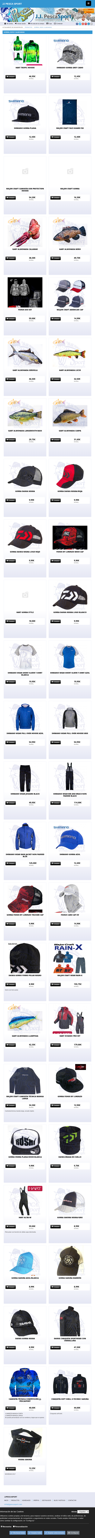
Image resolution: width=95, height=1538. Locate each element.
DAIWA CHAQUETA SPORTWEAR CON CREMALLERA (70, 1339)
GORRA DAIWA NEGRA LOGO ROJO (25, 552)
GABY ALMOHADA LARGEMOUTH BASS (25, 431)
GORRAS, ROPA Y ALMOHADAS (43, 27)
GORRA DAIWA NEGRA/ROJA (70, 491)
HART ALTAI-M (25, 1217)
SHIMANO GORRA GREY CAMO (70, 67)
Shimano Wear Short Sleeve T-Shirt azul (70, 673)
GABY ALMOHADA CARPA (70, 431)
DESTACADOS (46, 1500)
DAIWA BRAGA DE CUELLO (70, 1157)
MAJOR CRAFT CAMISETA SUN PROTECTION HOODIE (25, 189)
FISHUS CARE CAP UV (70, 915)
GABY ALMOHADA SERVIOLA (25, 370)
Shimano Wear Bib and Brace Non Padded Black (70, 795)
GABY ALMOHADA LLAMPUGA (25, 1036)
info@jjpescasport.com (13, 1504)
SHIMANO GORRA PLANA (25, 128)
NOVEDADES (26, 1500)
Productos (28, 27)
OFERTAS (36, 1500)
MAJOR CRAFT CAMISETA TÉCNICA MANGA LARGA (25, 1097)
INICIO (6, 1500)
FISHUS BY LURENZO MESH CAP (70, 552)
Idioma (74, 1511)
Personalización (21, 1526)
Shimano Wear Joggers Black (25, 794)
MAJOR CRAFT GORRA (69, 188)
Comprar (12, 77)
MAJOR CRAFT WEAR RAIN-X (69, 975)
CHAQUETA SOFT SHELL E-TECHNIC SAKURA (70, 1399)
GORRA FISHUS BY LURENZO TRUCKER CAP (25, 915)
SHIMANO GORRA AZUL (70, 854)
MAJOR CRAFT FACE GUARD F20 (70, 128)
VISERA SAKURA (25, 1459)
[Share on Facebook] (77, 23)
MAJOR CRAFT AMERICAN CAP (70, 310)
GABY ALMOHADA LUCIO (70, 370)
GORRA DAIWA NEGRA (25, 491)
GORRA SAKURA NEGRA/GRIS (70, 1217)
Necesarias (7, 1526)
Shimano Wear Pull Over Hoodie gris (70, 733)
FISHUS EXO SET (25, 310)
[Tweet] (80, 23)
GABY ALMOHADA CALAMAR (25, 249)
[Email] (91, 23)
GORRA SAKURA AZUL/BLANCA (25, 1278)
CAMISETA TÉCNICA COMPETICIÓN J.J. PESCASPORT (25, 1400)
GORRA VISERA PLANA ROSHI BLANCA (25, 1157)
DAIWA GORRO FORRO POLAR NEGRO (25, 975)
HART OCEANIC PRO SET (70, 1036)
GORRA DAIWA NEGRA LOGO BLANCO (70, 612)
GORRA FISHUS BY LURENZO (70, 1096)
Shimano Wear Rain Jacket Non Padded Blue (25, 855)
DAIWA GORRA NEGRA (25, 1338)
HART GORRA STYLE (25, 612)
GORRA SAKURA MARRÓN (70, 1278)
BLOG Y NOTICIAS (59, 1500)
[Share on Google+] (83, 23)
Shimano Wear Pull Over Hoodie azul (25, 733)
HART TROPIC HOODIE (25, 67)
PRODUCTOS (15, 1500)
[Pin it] (86, 23)
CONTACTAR (72, 1500)
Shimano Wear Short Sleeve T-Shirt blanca (25, 674)
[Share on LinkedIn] (88, 23)
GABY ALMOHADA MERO (70, 249)
